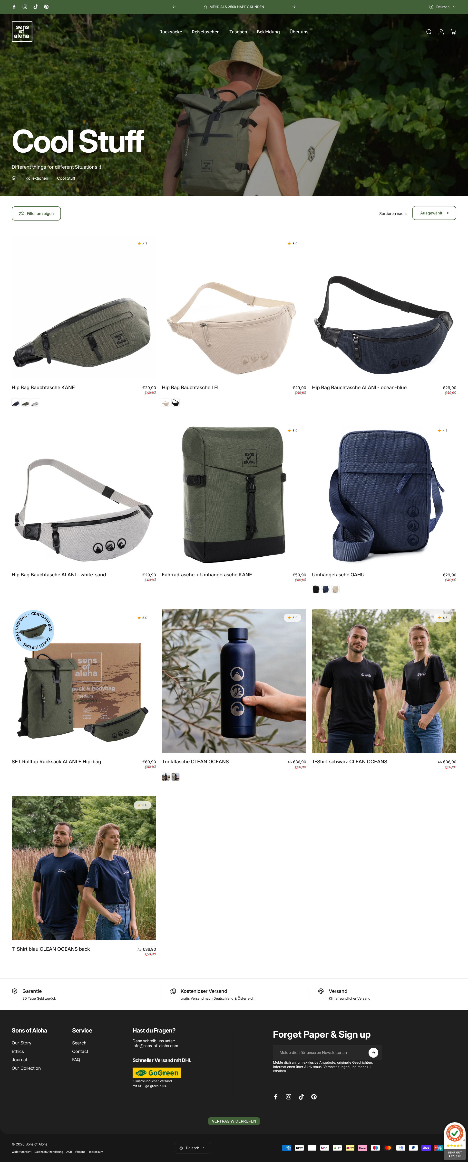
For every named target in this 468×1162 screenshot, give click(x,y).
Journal (19, 1059)
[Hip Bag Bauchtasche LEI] (234, 307)
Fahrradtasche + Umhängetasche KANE (207, 575)
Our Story (21, 1042)
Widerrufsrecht (21, 1152)
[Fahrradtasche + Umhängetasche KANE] (234, 494)
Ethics (18, 1051)
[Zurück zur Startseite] (14, 178)
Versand (80, 1152)
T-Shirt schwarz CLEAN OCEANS (349, 762)
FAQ (76, 1059)
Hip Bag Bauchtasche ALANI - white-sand (59, 575)
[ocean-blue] (384, 307)
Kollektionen (37, 178)
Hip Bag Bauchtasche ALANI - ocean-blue (359, 387)
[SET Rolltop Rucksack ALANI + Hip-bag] (84, 681)
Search (79, 1042)
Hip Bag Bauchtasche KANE (43, 387)
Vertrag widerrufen (234, 1121)
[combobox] (442, 7)
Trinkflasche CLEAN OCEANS (195, 762)
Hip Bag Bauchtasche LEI (190, 387)
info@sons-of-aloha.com (155, 1045)
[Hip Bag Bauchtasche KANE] (84, 307)
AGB (69, 1152)
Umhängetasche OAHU (338, 575)
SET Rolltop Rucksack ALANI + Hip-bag (56, 762)
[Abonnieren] (373, 1053)
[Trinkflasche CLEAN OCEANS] (234, 681)
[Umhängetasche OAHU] (384, 494)
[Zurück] (174, 7)
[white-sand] (84, 494)
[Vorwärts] (294, 7)
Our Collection (26, 1068)
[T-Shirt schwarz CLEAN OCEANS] (384, 681)
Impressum (95, 1152)
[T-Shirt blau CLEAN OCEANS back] (84, 868)
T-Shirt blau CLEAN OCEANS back (51, 949)
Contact (80, 1051)
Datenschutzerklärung (48, 1152)
